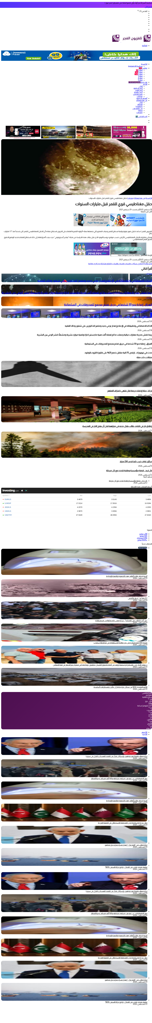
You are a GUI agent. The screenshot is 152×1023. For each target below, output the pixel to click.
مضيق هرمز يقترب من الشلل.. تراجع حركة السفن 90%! (126, 867)
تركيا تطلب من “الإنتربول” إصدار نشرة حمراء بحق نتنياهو (126, 845)
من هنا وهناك (141, 100)
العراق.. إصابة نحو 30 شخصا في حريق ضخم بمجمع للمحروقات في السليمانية (108, 304)
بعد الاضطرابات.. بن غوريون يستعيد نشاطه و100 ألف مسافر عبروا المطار (119, 778)
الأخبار (145, 84)
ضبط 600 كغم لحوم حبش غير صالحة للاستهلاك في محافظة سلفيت (120, 643)
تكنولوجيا (139, 106)
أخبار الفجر (138, 90)
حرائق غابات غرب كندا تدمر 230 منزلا (136, 461)
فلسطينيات (137, 94)
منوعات (139, 112)
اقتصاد (139, 104)
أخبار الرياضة (138, 88)
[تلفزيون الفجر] (121, 42)
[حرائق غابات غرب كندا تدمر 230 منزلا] (76, 457)
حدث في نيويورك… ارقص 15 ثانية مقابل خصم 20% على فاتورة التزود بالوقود (108, 316)
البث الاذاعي (141, 116)
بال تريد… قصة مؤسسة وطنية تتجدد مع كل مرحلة (129, 470)
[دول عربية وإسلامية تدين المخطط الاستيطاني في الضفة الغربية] (74, 821)
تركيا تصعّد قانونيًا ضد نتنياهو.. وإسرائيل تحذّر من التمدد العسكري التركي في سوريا (116, 756)
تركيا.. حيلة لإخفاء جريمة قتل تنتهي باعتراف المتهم (129, 390)
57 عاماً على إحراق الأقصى (137, 598)
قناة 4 (140, 78)
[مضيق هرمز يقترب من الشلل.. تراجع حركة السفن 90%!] (74, 865)
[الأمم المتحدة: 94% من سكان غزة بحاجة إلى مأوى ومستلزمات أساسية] (74, 685)
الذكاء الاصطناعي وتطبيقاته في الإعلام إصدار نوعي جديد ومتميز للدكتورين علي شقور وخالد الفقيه (95, 280)
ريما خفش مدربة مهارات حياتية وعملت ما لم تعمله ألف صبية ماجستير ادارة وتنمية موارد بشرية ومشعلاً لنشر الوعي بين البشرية (77, 292)
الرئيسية (144, 64)
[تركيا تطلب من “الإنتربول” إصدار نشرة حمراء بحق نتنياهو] (74, 843)
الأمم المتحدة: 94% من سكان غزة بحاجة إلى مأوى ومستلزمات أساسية (120, 687)
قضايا (140, 110)
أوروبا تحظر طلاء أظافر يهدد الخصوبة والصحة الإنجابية (126, 576)
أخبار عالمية (138, 92)
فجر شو (137, 82)
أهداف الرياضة (141, 98)
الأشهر (144, 732)
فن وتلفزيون (137, 108)
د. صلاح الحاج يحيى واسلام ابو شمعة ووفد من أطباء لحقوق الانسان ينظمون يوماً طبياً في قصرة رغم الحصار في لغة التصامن (100, 665)
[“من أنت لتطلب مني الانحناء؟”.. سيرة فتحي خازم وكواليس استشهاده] (74, 619)
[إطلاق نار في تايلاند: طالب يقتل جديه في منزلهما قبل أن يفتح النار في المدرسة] (76, 422)
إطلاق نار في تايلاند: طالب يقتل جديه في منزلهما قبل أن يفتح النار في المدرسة (117, 426)
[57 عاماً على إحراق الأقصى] (74, 596)
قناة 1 (139, 70)
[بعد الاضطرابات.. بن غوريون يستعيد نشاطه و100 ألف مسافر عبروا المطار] (74, 776)
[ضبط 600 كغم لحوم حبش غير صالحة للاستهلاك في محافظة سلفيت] (74, 641)
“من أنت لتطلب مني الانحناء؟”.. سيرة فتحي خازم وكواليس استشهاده (121, 621)
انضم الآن (148, 7)
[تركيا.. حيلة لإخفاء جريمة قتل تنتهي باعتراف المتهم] (76, 386)
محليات (139, 96)
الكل (140, 86)
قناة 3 (140, 76)
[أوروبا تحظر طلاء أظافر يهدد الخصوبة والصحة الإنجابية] (74, 799)
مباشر (143, 68)
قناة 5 (140, 80)
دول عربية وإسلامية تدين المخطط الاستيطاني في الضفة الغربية (122, 823)
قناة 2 (138, 74)
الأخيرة (144, 734)
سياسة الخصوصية (135, 66)
